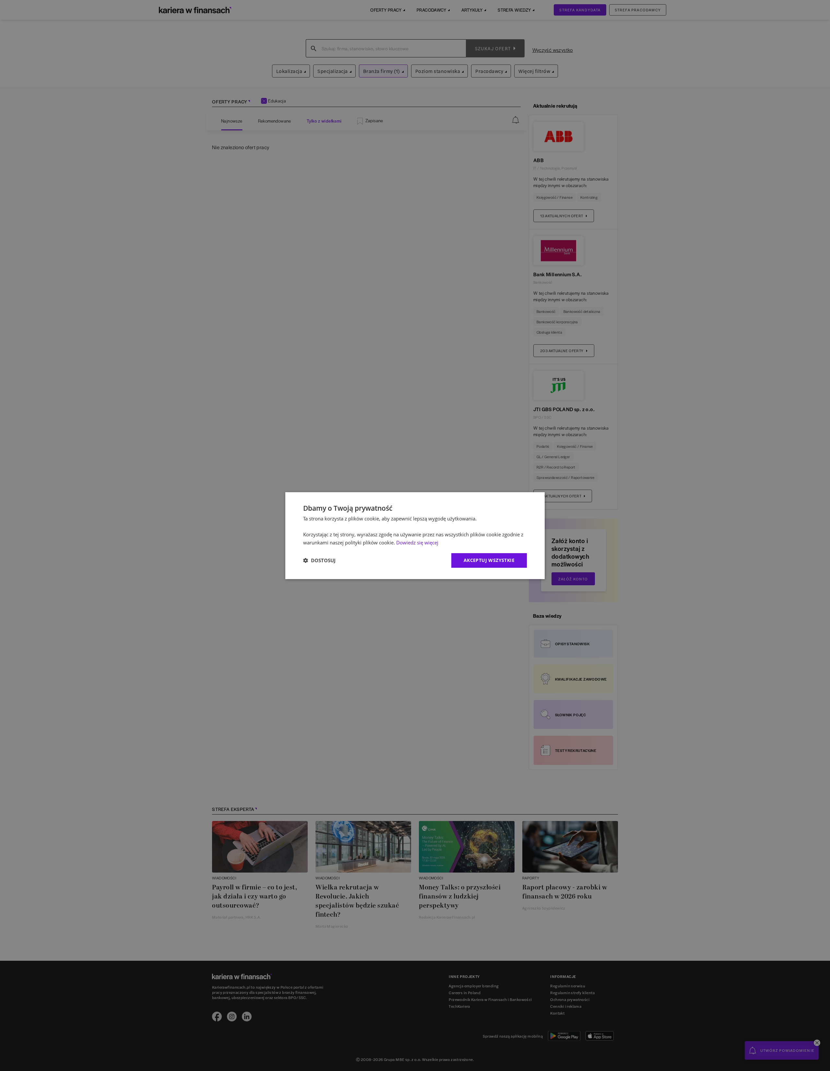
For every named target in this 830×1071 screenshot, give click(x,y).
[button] (319, 560)
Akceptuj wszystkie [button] (489, 560)
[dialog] (415, 535)
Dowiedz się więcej (417, 542)
